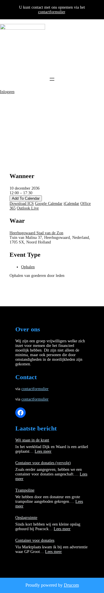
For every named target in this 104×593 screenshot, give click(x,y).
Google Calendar (48, 203)
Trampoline (24, 490)
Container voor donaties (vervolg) (43, 463)
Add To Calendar (26, 198)
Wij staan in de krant (32, 440)
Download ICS (22, 203)
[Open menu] (52, 79)
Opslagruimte (26, 517)
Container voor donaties (34, 540)
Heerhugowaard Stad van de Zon (36, 233)
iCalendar (71, 203)
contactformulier (51, 12)
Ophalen (28, 267)
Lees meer (43, 451)
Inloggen (7, 92)
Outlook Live (28, 208)
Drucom (71, 585)
